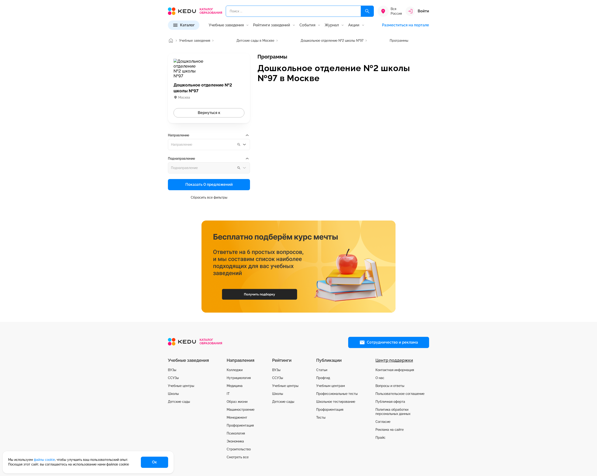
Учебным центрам (330, 386)
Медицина (235, 386)
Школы (173, 394)
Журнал (332, 25)
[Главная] (171, 40)
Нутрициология (239, 378)
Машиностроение (240, 409)
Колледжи (235, 370)
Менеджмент (237, 417)
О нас (379, 378)
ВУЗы (172, 370)
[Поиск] (367, 11)
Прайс (380, 437)
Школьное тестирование (335, 402)
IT (228, 394)
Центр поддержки (394, 360)
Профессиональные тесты (337, 394)
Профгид (323, 378)
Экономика (235, 441)
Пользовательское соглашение (399, 394)
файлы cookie (44, 460)
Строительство (239, 449)
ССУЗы (173, 378)
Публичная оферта (390, 402)
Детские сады (179, 402)
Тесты (321, 417)
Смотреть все (238, 457)
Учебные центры (181, 386)
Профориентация (240, 425)
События (307, 25)
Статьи (321, 370)
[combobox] (209, 144)
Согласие (382, 422)
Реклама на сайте (389, 429)
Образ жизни (237, 402)
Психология (236, 433)
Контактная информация (394, 370)
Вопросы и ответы (389, 386)
